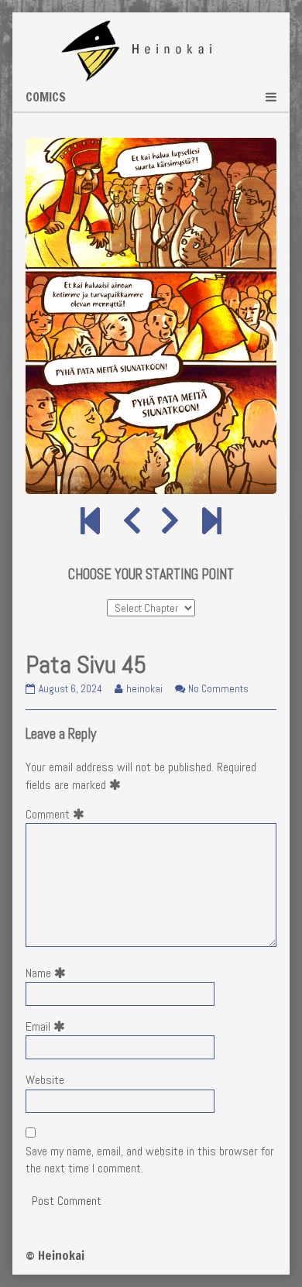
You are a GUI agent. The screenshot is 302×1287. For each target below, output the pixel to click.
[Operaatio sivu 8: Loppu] (211, 522)
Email (48, 1026)
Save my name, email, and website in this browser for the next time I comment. (150, 1159)
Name (49, 973)
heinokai (144, 688)
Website (45, 1080)
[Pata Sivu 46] (170, 522)
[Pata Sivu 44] (132, 522)
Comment (58, 814)
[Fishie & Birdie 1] (90, 522)
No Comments (218, 688)
